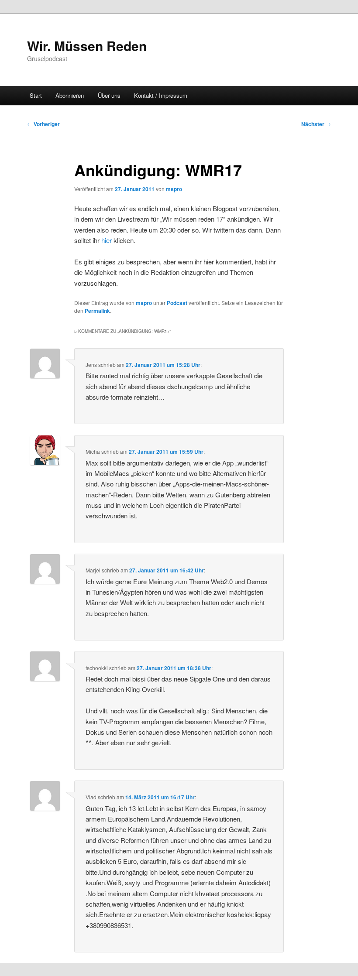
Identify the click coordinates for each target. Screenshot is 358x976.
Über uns (109, 95)
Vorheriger (43, 124)
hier (106, 240)
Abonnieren (69, 95)
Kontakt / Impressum (160, 95)
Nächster (316, 124)
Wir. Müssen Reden (87, 45)
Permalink (97, 311)
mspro (174, 189)
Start (36, 95)
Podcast (177, 303)
